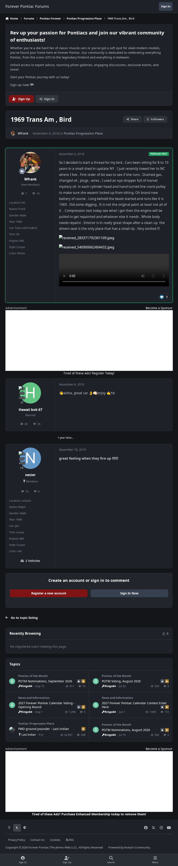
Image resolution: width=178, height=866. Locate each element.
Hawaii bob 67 (30, 409)
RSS (71, 840)
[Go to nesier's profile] (30, 458)
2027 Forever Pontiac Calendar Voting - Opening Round (46, 705)
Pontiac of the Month (33, 676)
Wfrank (30, 179)
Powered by (129, 847)
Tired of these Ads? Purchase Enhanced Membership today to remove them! (89, 814)
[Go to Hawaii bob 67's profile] (30, 393)
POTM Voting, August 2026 (121, 681)
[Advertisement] (89, 340)
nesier (30, 475)
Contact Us (37, 840)
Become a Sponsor (159, 308)
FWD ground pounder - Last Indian (43, 729)
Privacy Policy (16, 840)
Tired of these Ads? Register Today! (88, 373)
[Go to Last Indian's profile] (12, 730)
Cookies (55, 840)
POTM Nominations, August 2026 (126, 730)
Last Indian (28, 734)
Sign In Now (129, 593)
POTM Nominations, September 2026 (45, 681)
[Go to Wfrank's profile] (13, 133)
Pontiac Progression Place (83, 133)
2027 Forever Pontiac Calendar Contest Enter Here (134, 705)
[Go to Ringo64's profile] (12, 681)
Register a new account (48, 593)
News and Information (33, 698)
